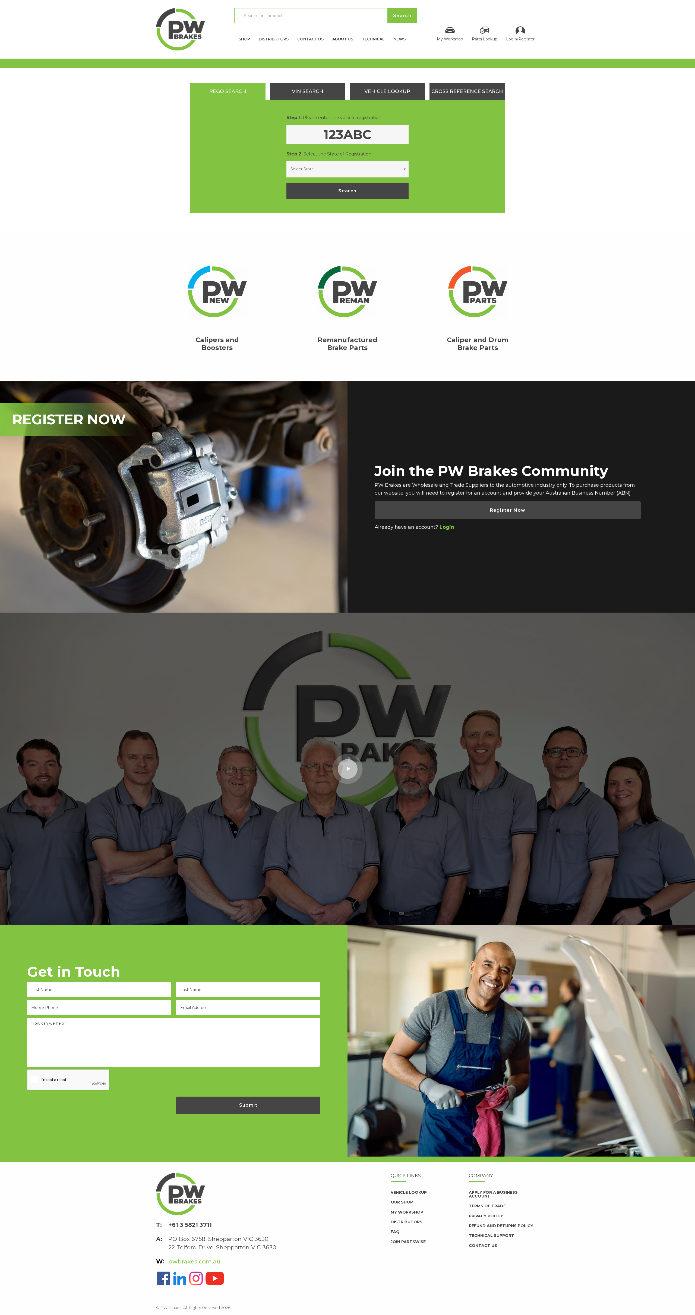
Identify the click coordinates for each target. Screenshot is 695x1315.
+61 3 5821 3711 (190, 1224)
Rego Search (227, 91)
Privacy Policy (486, 1216)
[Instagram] (196, 1278)
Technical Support (491, 1235)
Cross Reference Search (467, 91)
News (399, 39)
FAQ (395, 1231)
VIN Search (307, 91)
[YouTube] (215, 1278)
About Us (342, 39)
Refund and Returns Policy (501, 1225)
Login (447, 527)
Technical (373, 39)
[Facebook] (163, 1278)
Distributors (274, 39)
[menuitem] (244, 37)
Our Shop (402, 1202)
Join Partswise (408, 1241)
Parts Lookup (484, 39)
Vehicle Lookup (387, 91)
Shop (244, 39)
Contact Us (310, 39)
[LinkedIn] (179, 1278)
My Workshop (450, 39)
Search (347, 190)
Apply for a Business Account (493, 1194)
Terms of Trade (487, 1205)
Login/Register (520, 39)
